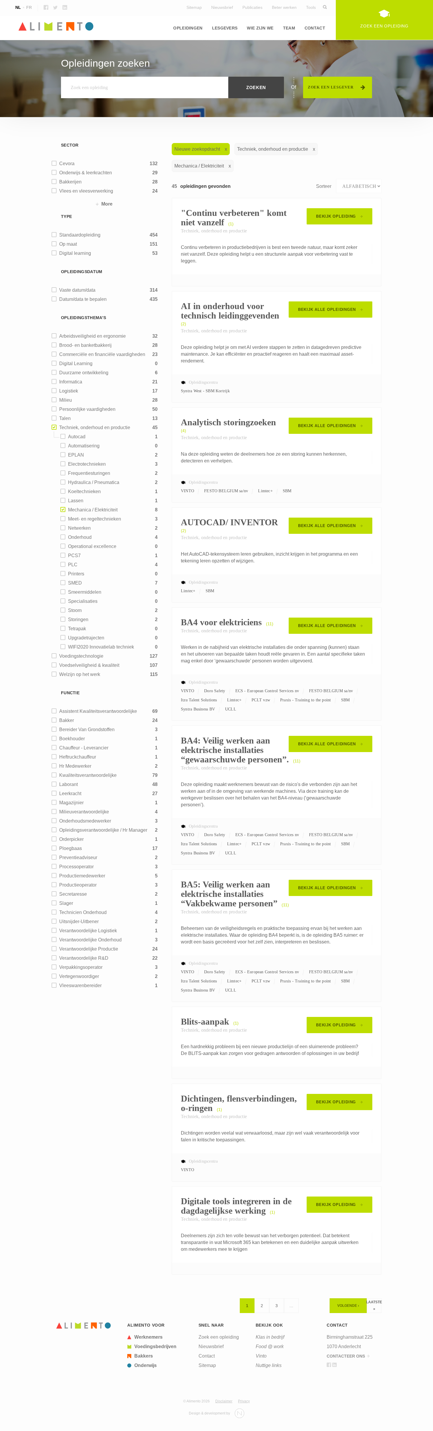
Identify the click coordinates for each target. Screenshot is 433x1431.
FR (29, 7)
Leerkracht (70, 793)
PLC (72, 564)
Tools (311, 7)
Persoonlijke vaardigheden (87, 409)
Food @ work (270, 1346)
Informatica (301, 47)
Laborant (68, 784)
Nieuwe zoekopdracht (197, 149)
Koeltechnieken (84, 491)
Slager (66, 903)
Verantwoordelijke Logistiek (88, 930)
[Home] (83, 1325)
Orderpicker (71, 839)
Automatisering (84, 445)
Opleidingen (187, 28)
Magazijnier (71, 802)
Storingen (78, 619)
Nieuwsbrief (222, 7)
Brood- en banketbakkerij (85, 345)
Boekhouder (72, 738)
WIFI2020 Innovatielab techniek (101, 646)
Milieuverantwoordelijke (84, 811)
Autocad (76, 436)
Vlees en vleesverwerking (86, 190)
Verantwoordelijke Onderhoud (90, 939)
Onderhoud (80, 537)
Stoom (75, 610)
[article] (159, 1337)
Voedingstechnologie (81, 656)
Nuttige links (269, 1365)
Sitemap (194, 7)
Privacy (244, 1401)
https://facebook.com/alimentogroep (46, 7)
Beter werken (284, 7)
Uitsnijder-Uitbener (79, 921)
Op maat (68, 244)
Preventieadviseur (78, 857)
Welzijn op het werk (79, 674)
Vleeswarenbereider (80, 985)
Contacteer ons (346, 1356)
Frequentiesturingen (89, 473)
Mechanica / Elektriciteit (93, 509)
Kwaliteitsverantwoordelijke (88, 775)
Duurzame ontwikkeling (83, 372)
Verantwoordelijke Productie (88, 948)
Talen (65, 418)
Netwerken (79, 528)
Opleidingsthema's (83, 317)
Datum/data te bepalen (83, 299)
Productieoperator (78, 884)
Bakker (66, 720)
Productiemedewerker (82, 875)
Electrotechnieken (87, 464)
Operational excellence (92, 546)
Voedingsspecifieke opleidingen (87, 47)
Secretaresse (73, 894)
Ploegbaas (70, 848)
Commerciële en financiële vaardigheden (102, 354)
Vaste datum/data (77, 290)
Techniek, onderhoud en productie (94, 427)
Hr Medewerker (75, 766)
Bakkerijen (70, 181)
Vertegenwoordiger (79, 976)
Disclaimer (223, 1401)
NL (18, 7)
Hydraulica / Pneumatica (93, 482)
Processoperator (76, 866)
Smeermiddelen (84, 592)
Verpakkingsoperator (81, 967)
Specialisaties (82, 601)
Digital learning (75, 253)
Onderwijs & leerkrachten (85, 172)
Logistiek (68, 390)
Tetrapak (77, 628)
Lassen (75, 500)
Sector (70, 145)
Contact (315, 28)
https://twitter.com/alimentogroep (55, 7)
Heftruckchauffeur (77, 756)
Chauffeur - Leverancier (83, 747)
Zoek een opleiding (219, 1337)
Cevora (67, 163)
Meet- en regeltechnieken (94, 518)
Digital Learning (75, 363)
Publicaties (252, 7)
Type (66, 216)
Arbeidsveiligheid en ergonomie (92, 336)
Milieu (177, 47)
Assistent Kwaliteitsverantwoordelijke (98, 711)
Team (289, 28)
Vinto (261, 1355)
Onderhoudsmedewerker (85, 820)
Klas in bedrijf (270, 1337)
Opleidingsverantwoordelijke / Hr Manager (103, 830)
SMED (75, 582)
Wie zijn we (260, 28)
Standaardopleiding (79, 234)
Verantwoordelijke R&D (83, 958)
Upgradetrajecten (86, 637)
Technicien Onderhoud (83, 912)
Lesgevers (225, 28)
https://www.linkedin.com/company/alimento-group (64, 7)
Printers (76, 573)
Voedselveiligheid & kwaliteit (89, 665)
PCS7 (74, 555)
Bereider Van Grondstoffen (87, 729)
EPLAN (76, 454)
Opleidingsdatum (82, 271)
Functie (70, 692)
